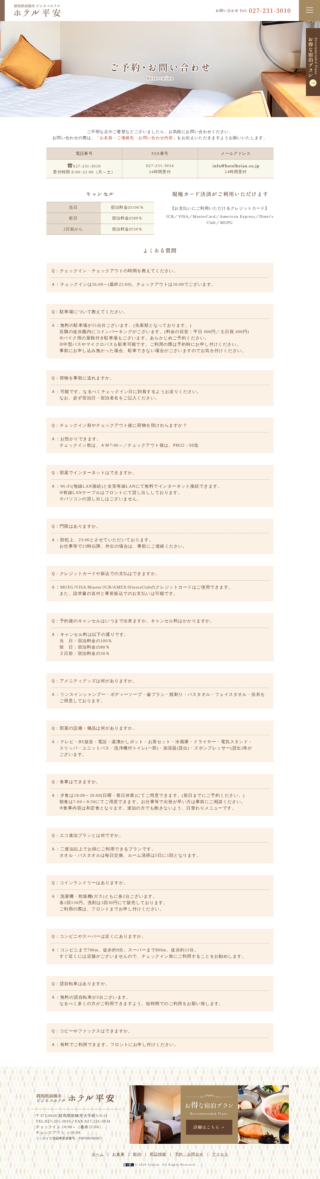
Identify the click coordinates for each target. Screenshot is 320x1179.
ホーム (98, 1154)
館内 (137, 1154)
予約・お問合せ (189, 1154)
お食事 (118, 1154)
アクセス (220, 1154)
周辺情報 (158, 1154)
